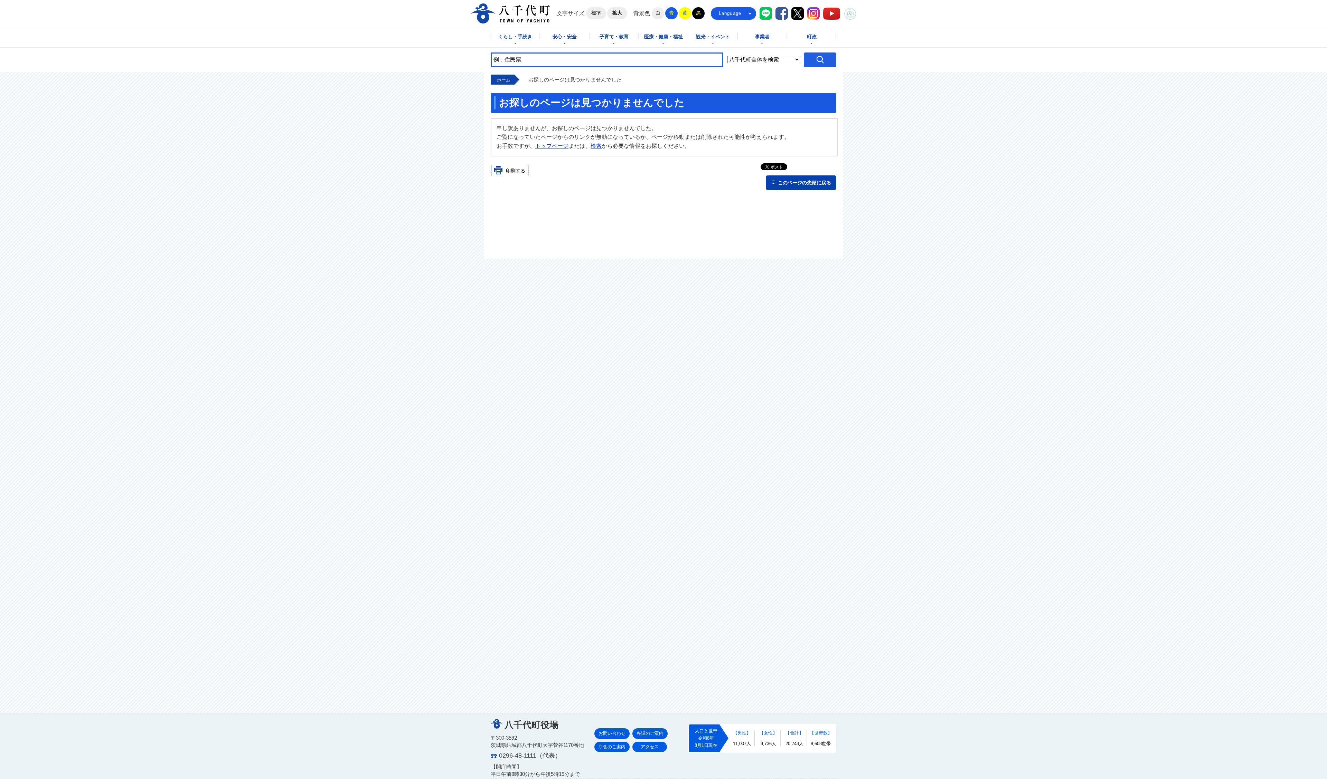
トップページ (551, 146)
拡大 (617, 13)
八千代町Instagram (813, 13)
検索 (596, 146)
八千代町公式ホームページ (510, 13)
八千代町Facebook (781, 13)
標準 (596, 13)
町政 (812, 36)
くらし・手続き (515, 36)
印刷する (515, 170)
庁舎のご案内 (612, 746)
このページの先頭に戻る (804, 182)
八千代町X (797, 13)
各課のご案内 (650, 733)
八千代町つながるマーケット (850, 13)
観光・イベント (713, 36)
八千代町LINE (766, 13)
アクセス (650, 746)
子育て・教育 (614, 36)
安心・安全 (565, 36)
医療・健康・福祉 (663, 36)
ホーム (503, 80)
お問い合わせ (612, 733)
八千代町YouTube (831, 14)
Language (730, 13)
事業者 (762, 36)
